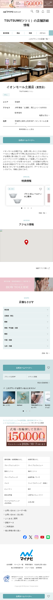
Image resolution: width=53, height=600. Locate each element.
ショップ (26, 423)
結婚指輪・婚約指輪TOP (28, 420)
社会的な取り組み (40, 564)
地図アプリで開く (42, 268)
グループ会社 (29, 568)
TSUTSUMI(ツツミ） (13, 423)
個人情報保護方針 (17, 568)
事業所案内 (29, 564)
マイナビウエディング (10, 420)
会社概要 (10, 564)
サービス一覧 (18, 564)
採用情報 (39, 568)
